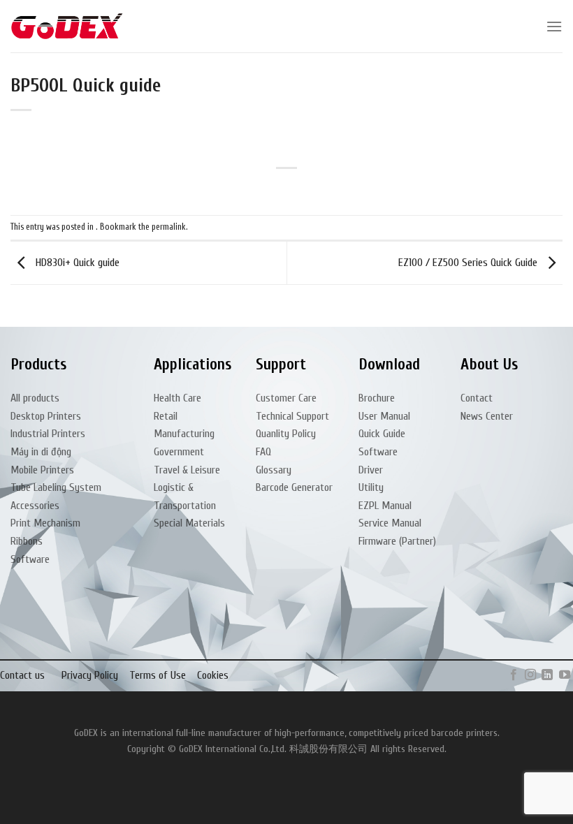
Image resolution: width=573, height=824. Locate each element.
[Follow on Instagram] (530, 675)
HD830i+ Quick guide (76, 262)
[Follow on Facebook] (512, 675)
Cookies (213, 675)
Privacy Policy (89, 675)
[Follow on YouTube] (564, 675)
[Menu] (554, 26)
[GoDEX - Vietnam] (67, 26)
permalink (169, 227)
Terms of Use (157, 675)
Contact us (22, 675)
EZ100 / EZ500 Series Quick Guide (469, 262)
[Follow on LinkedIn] (547, 675)
